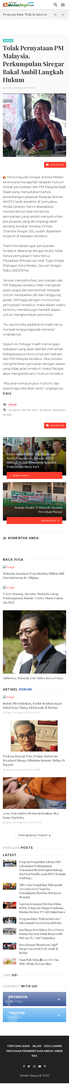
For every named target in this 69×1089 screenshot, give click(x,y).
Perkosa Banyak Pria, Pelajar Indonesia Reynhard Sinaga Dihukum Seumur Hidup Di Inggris (34, 760)
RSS (34, 1056)
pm (36, 409)
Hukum (8, 41)
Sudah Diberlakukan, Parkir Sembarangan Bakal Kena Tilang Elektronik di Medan (32, 705)
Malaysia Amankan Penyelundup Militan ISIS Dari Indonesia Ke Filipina (33, 575)
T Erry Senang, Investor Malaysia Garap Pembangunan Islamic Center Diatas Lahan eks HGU (33, 598)
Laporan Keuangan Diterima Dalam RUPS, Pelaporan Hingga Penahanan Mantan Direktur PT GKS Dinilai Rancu (42, 908)
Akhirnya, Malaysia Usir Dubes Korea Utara (33, 678)
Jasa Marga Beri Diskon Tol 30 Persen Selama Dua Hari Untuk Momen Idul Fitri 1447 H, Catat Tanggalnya (41, 934)
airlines (27, 409)
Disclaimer (53, 1046)
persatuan (59, 409)
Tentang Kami (18, 1046)
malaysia (15, 409)
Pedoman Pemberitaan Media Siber (34, 1051)
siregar (8, 414)
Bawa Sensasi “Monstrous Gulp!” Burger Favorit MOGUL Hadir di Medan (38, 949)
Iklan (37, 1046)
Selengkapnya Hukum (33, 835)
